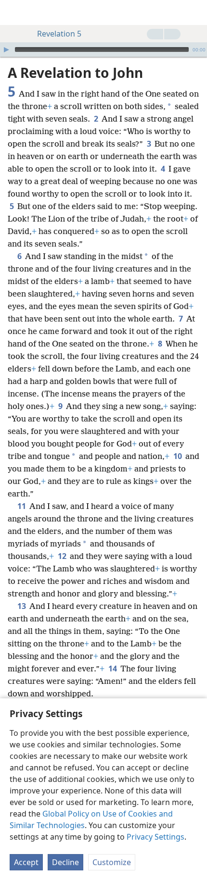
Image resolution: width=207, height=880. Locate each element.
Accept (26, 862)
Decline (65, 862)
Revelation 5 (59, 33)
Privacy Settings (155, 836)
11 (22, 506)
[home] (14, 12)
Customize (111, 862)
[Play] (6, 49)
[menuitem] (14, 12)
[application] (103, 49)
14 (113, 668)
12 (63, 556)
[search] (195, 12)
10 (178, 456)
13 (22, 606)
